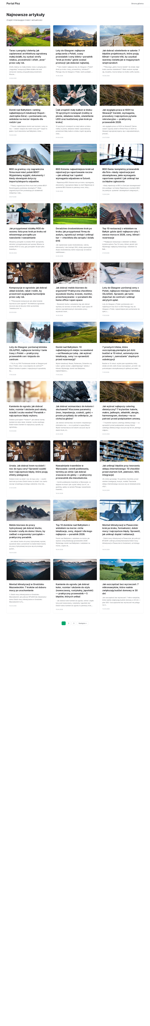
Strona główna (137, 3)
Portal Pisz (13, 3)
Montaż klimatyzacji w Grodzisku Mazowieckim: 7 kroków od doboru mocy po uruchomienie (27, 587)
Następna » (83, 623)
